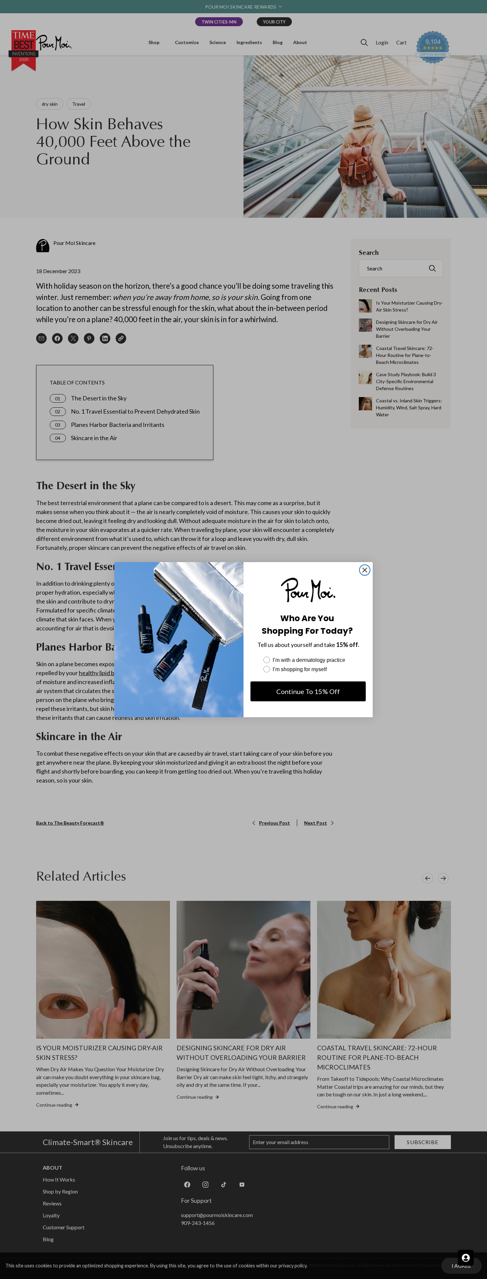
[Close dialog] (364, 570)
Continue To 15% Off (308, 691)
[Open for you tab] (466, 1258)
